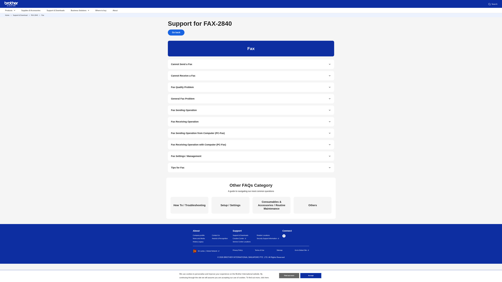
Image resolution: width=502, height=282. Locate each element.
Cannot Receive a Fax (183, 75)
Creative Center (238, 238)
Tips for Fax (177, 167)
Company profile (199, 235)
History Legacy (198, 242)
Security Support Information (267, 238)
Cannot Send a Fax (181, 64)
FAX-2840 (34, 15)
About (115, 10)
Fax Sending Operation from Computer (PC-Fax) (198, 133)
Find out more (289, 276)
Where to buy (100, 10)
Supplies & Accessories (30, 10)
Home (7, 15)
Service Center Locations (242, 242)
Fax (42, 15)
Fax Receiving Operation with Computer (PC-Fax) (198, 144)
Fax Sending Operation (184, 110)
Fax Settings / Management (186, 156)
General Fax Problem (183, 98)
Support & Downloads (56, 10)
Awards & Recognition (220, 238)
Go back (176, 32)
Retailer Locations (263, 235)
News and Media (199, 238)
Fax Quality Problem (182, 87)
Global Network (211, 251)
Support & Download (20, 15)
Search (494, 4)
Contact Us (216, 235)
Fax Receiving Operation (185, 121)
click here (265, 278)
